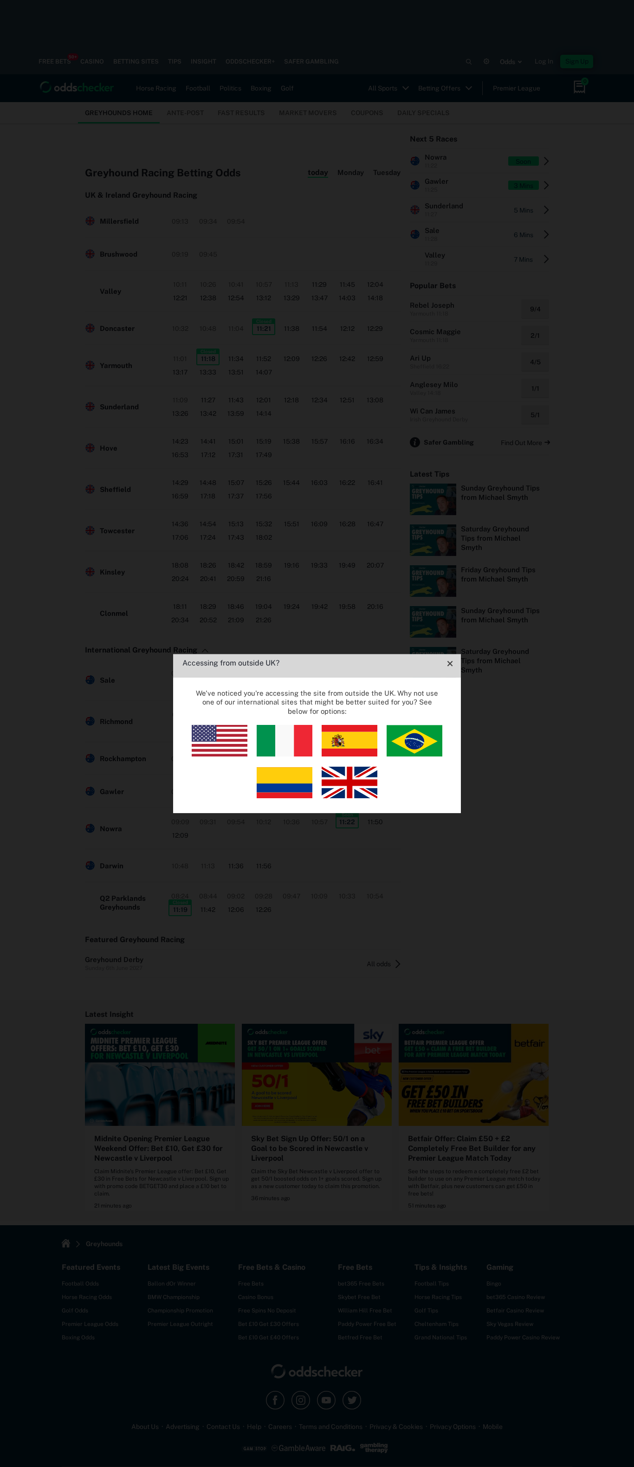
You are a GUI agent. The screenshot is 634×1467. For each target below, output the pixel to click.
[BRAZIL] (414, 754)
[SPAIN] (349, 754)
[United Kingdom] (349, 796)
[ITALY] (284, 754)
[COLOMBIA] (284, 796)
